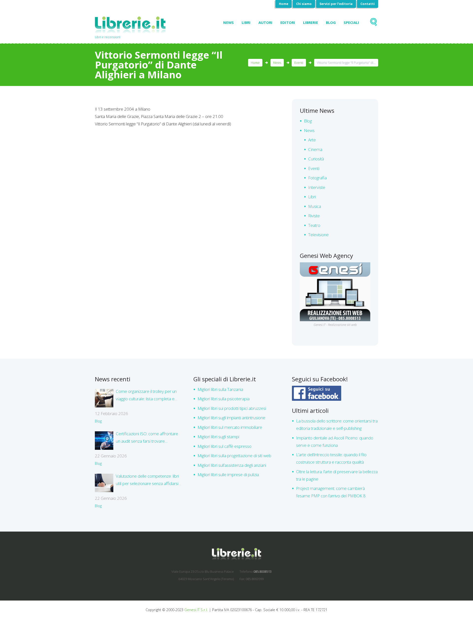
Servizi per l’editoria (336, 3)
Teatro (314, 225)
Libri (246, 22)
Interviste (316, 187)
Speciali (351, 22)
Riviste (314, 215)
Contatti (367, 3)
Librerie (310, 22)
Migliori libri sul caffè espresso (225, 446)
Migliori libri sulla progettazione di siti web (234, 455)
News (228, 22)
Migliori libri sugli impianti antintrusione (231, 417)
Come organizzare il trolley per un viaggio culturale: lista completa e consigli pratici (146, 395)
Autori (265, 22)
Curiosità (316, 159)
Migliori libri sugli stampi (218, 436)
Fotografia (317, 178)
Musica (314, 206)
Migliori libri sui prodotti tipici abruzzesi (232, 408)
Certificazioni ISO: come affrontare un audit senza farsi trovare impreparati (147, 438)
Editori (287, 22)
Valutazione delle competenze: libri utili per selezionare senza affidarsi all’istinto (147, 480)
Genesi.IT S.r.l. (196, 609)
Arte (312, 140)
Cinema (315, 149)
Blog (331, 22)
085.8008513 (262, 571)
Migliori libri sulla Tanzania (220, 389)
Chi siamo (304, 3)
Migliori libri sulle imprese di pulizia (228, 474)
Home (283, 3)
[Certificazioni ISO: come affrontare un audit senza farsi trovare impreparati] (104, 440)
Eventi (298, 62)
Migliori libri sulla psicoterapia (224, 399)
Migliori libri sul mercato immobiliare (230, 427)
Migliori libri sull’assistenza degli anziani (232, 465)
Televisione (318, 234)
